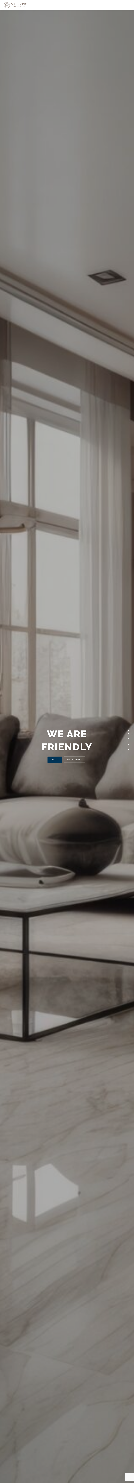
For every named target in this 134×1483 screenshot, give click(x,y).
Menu (127, 5)
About (55, 759)
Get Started (74, 759)
